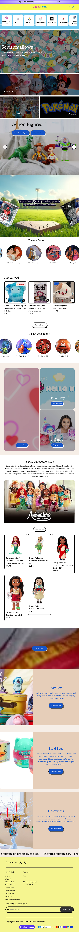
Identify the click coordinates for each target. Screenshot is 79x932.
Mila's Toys (24, 922)
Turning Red (50, 356)
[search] (70, 7)
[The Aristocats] (20, 253)
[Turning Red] (50, 346)
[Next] (58, 2)
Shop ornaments (56, 828)
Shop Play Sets (56, 705)
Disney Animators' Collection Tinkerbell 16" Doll (38, 560)
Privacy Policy (9, 888)
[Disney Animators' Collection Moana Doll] (16, 593)
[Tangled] (59, 253)
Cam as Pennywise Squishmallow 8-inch (60, 307)
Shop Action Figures (20, 133)
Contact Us (8, 896)
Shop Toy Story (38, 133)
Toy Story (70, 356)
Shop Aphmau (57, 445)
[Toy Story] (70, 346)
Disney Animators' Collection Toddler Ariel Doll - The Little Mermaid (15, 560)
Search (7, 876)
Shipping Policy (10, 890)
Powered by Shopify (37, 922)
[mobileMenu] (6, 7)
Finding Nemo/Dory (11, 356)
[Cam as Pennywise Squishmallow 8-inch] (64, 292)
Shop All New (39, 325)
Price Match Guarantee (12, 899)
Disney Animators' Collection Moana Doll (14, 614)
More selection (39, 529)
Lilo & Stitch (39, 263)
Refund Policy (9, 893)
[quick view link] (23, 300)
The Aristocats (20, 263)
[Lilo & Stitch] (39, 253)
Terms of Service (10, 885)
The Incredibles (31, 356)
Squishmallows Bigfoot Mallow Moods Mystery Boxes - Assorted (37, 308)
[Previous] (20, 2)
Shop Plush (39, 648)
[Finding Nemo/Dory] (11, 346)
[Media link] (39, 51)
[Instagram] (24, 862)
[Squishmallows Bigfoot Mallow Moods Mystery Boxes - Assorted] (39, 292)
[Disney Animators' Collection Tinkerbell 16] (39, 545)
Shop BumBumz (21, 445)
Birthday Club (9, 882)
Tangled (59, 263)
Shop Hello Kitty (57, 403)
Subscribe (66, 909)
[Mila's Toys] (39, 7)
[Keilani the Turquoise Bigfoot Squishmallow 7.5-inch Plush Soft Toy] (15, 292)
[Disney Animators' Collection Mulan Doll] (39, 590)
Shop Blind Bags (56, 771)
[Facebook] (20, 862)
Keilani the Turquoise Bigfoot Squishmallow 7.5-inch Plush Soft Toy (15, 308)
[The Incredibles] (31, 346)
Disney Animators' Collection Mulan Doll (37, 607)
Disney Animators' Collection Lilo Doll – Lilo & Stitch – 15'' (63, 565)
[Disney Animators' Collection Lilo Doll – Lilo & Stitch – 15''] (63, 547)
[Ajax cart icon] (73, 7)
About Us (8, 879)
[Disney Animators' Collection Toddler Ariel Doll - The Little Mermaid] (16, 545)
